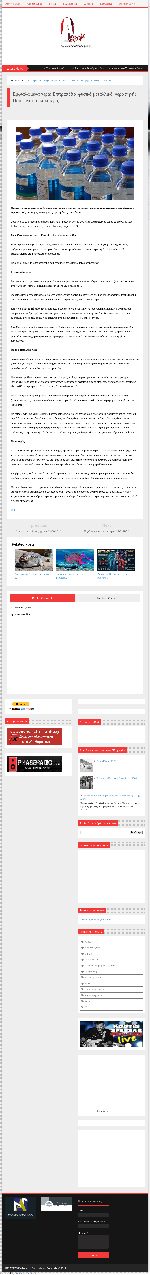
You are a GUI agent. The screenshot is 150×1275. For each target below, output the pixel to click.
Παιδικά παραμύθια (94, 989)
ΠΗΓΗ (14, 510)
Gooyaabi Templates (26, 1273)
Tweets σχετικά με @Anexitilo (95, 919)
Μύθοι (88, 983)
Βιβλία (52, 3)
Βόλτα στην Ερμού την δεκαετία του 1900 (116, 778)
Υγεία (26, 80)
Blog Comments (44, 598)
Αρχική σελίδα (12, 3)
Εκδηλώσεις (106, 3)
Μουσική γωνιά (127, 3)
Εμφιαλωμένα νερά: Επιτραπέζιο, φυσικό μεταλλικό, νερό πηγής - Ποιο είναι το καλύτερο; (72, 80)
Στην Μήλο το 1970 (106, 761)
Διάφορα (88, 3)
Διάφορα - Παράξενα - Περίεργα (100, 965)
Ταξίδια (88, 1001)
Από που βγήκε (34, 3)
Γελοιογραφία (70, 3)
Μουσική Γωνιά (93, 977)
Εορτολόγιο (103, 1111)
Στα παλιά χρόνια (93, 995)
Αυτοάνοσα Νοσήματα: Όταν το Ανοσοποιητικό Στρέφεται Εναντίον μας (98, 68)
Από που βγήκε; (92, 947)
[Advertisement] (111, 1158)
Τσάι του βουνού (41, 68)
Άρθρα (88, 941)
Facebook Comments (108, 598)
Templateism (39, 1268)
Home (17, 80)
